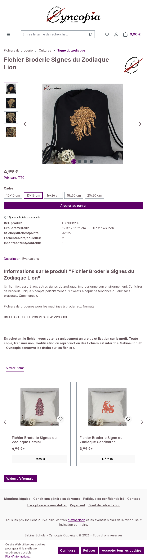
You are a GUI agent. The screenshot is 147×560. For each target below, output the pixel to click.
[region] (73, 124)
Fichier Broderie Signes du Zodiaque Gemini (34, 440)
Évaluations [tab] (30, 259)
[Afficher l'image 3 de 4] (85, 161)
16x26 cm (53, 195)
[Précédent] (25, 124)
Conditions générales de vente (56, 499)
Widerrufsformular (20, 478)
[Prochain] (140, 124)
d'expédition (76, 520)
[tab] (12, 258)
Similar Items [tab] (15, 368)
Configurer (68, 550)
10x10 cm (13, 195)
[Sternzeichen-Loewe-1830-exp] (82, 124)
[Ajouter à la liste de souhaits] (60, 419)
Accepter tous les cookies (121, 550)
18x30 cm (74, 195)
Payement (77, 505)
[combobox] (53, 34)
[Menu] (8, 34)
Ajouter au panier (73, 205)
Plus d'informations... (18, 556)
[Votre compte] (116, 34)
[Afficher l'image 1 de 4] (73, 161)
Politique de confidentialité (103, 499)
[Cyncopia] (133, 65)
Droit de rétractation (104, 505)
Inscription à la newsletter (47, 505)
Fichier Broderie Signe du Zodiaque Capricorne (101, 440)
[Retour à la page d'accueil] (73, 15)
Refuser (89, 550)
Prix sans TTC (14, 178)
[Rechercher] (90, 34)
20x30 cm (94, 195)
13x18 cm (33, 195)
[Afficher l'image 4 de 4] (91, 161)
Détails (39, 459)
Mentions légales (17, 499)
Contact (133, 499)
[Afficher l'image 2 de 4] (79, 161)
